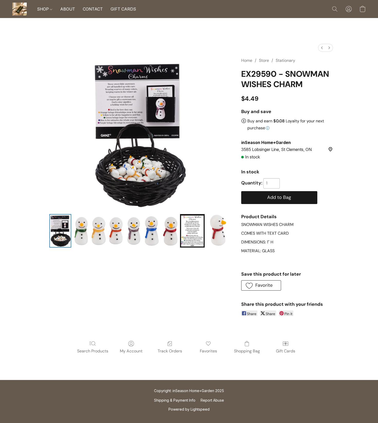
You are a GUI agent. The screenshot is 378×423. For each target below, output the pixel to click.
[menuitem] (322, 48)
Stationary (285, 60)
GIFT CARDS (123, 9)
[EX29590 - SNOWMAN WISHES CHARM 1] (99, 231)
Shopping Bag (247, 351)
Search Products (92, 351)
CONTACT (93, 9)
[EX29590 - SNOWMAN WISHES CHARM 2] (152, 231)
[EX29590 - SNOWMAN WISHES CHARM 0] (60, 231)
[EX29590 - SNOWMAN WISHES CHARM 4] (217, 231)
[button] (19, 9)
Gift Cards (285, 351)
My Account (131, 351)
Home (246, 60)
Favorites (208, 351)
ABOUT (67, 9)
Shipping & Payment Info (174, 400)
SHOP (43, 9)
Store (264, 60)
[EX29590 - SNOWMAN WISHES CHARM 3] (192, 231)
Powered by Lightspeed (189, 409)
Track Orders (170, 351)
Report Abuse (212, 400)
